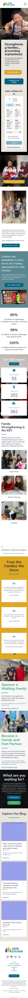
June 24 (6, 926)
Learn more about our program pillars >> (14, 553)
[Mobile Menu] (25, 4)
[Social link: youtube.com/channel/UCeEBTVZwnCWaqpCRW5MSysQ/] (16, 956)
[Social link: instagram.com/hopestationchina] (12, 956)
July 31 (6, 889)
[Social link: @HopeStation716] (20, 956)
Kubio (18, 992)
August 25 (7, 850)
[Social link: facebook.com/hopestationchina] (8, 956)
